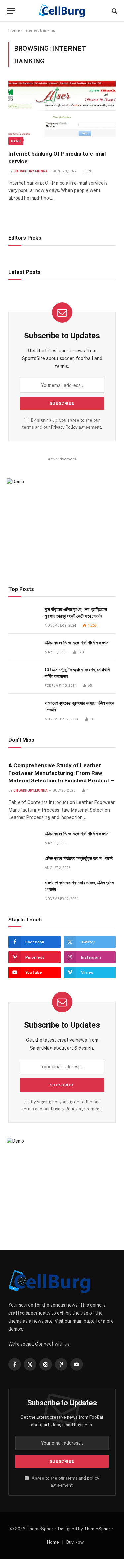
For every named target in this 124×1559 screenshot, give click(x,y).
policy (93, 1478)
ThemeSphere (98, 1528)
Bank (16, 141)
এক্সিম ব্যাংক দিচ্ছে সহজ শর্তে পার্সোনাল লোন (76, 642)
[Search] (113, 10)
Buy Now (75, 1542)
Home (14, 30)
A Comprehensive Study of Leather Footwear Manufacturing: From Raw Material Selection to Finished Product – (61, 773)
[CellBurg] (62, 11)
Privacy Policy (64, 427)
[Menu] (11, 10)
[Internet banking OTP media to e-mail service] (62, 112)
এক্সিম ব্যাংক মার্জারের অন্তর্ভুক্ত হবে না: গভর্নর (79, 858)
